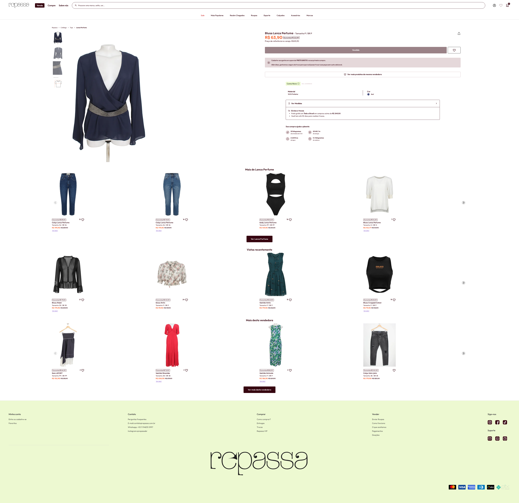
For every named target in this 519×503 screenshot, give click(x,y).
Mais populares (217, 15)
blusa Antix (160, 303)
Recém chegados (237, 15)
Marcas (310, 15)
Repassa (54, 28)
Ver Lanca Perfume (259, 239)
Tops (71, 28)
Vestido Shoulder (163, 373)
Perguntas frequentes (137, 419)
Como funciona (378, 423)
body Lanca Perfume (268, 223)
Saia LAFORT (57, 373)
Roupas (254, 15)
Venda (40, 5)
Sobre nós (63, 5)
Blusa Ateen (57, 303)
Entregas (261, 423)
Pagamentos (377, 431)
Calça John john (370, 373)
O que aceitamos (379, 427)
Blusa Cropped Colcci (372, 303)
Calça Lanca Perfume (60, 223)
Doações (376, 435)
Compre (52, 5)
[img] (501, 5)
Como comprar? (264, 419)
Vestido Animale (266, 373)
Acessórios (295, 15)
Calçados (281, 15)
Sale (202, 15)
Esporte (267, 15)
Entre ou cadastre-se (17, 419)
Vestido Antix (265, 303)
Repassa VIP (262, 431)
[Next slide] (463, 202)
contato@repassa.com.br (141, 423)
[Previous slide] (55, 202)
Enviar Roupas (378, 419)
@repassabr (137, 431)
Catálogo (64, 28)
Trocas (260, 427)
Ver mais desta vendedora (259, 390)
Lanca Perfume (81, 28)
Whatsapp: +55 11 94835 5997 (140, 427)
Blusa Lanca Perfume (372, 223)
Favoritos (13, 423)
